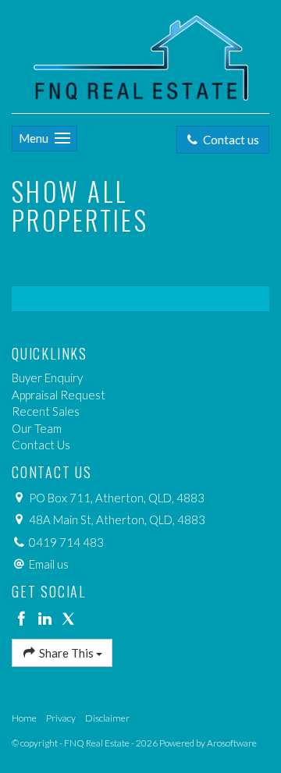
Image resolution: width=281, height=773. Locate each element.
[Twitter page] (68, 619)
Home (24, 718)
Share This (66, 653)
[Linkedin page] (47, 619)
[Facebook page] (23, 619)
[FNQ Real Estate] (141, 55)
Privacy (61, 718)
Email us (49, 564)
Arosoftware (232, 743)
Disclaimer (107, 718)
